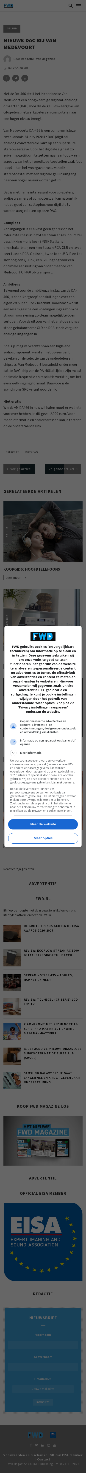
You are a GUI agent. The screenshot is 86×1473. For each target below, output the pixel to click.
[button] (43, 753)
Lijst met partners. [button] (63, 782)
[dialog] (43, 736)
